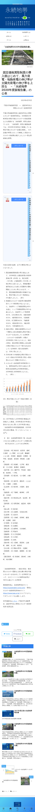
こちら (14, 601)
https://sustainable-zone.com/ (14, 588)
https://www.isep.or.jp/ (11, 593)
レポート (5, 624)
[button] (31, 417)
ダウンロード (18, 146)
